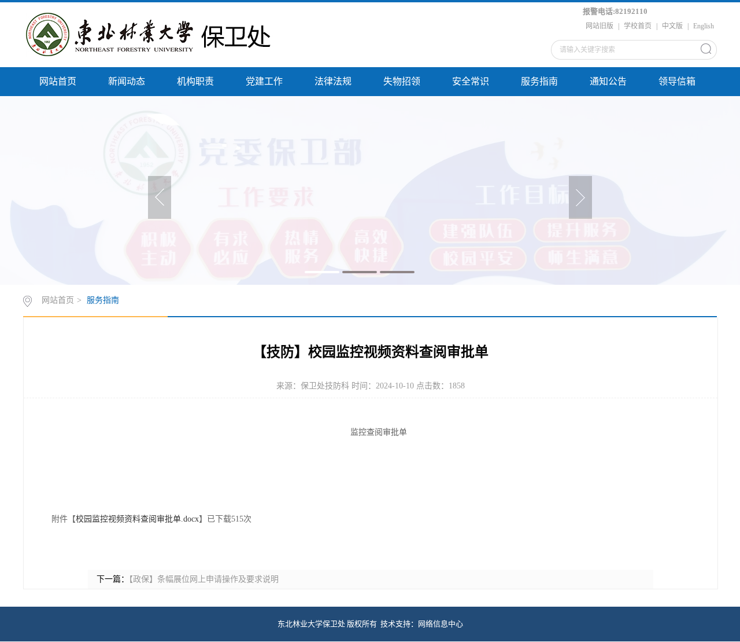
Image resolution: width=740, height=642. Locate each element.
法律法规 (333, 81)
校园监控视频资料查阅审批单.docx (137, 519)
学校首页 (638, 26)
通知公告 (608, 81)
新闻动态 (126, 81)
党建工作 (264, 81)
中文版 (672, 26)
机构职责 (195, 81)
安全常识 (470, 81)
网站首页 (57, 81)
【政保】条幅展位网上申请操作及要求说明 (204, 579)
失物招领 (401, 81)
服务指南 (539, 81)
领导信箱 (676, 81)
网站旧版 (599, 26)
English (703, 26)
